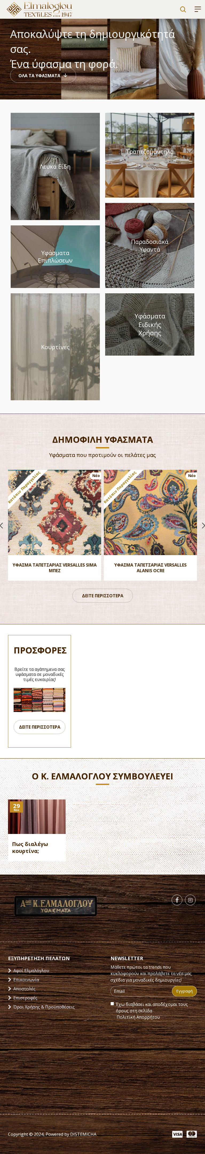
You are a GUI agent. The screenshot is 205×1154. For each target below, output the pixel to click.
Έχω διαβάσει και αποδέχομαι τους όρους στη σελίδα (152, 1010)
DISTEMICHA (82, 1134)
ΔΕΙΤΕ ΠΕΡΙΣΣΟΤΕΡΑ (102, 596)
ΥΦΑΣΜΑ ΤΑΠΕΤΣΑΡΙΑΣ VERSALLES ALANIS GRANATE (150, 568)
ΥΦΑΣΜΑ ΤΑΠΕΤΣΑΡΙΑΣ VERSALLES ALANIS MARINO (54, 568)
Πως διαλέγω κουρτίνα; (30, 848)
